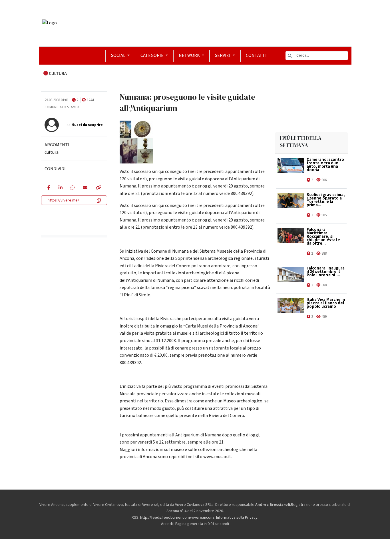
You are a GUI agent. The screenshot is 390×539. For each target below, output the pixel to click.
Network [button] (190, 55)
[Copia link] (98, 188)
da (85, 124)
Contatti (256, 55)
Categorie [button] (152, 55)
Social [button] (118, 55)
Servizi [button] (223, 55)
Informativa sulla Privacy (237, 517)
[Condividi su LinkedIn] (60, 188)
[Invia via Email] (85, 188)
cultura (52, 152)
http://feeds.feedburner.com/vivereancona (177, 517)
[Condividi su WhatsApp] (72, 188)
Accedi (167, 524)
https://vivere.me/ (63, 200)
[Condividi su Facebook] (49, 188)
